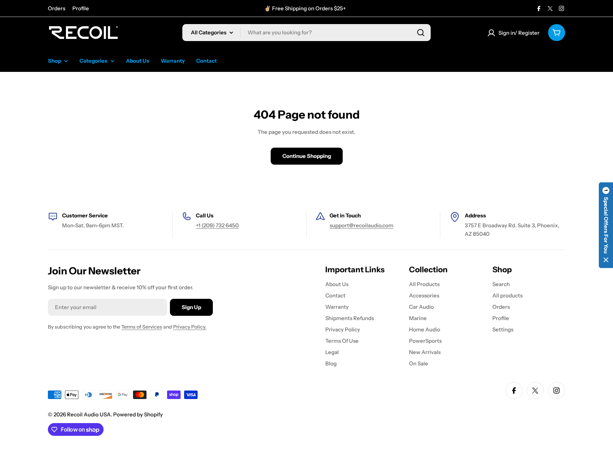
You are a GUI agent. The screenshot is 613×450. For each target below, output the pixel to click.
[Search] (420, 32)
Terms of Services (141, 327)
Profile (80, 8)
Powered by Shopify (138, 414)
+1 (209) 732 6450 (217, 225)
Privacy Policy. (189, 327)
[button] (606, 225)
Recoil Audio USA (89, 414)
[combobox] (306, 32)
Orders (56, 8)
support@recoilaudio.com (361, 225)
